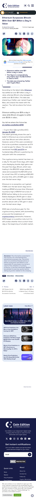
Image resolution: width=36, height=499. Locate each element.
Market (6, 475)
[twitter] (7, 439)
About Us (22, 471)
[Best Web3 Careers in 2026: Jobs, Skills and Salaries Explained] (18, 316)
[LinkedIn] (24, 33)
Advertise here (29, 250)
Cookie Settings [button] (7, 495)
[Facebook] (16, 33)
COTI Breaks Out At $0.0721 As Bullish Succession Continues (8, 291)
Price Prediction (8, 477)
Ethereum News (19, 276)
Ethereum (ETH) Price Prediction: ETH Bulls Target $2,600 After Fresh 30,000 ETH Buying (12, 338)
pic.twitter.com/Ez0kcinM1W (13, 125)
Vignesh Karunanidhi (9, 27)
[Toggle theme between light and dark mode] (25, 5)
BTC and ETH (19, 149)
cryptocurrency (8, 216)
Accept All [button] (17, 495)
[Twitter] (20, 33)
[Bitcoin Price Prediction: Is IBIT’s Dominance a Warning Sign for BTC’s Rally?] (26, 348)
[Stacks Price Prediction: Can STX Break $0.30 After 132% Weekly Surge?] (26, 357)
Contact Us (23, 474)
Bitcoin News (10, 276)
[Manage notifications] (32, 495)
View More (28, 306)
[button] (32, 6)
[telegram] (11, 439)
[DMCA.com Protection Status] (18, 461)
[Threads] (28, 33)
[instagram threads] (18, 439)
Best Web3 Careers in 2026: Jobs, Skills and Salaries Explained (18, 322)
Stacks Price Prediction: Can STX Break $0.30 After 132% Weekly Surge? (11, 357)
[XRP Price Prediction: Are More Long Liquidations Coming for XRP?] (26, 329)
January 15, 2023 (8, 132)
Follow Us (22, 476)
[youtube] (29, 439)
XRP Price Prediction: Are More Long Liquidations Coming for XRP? (11, 329)
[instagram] (14, 439)
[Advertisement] (18, 399)
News (5, 472)
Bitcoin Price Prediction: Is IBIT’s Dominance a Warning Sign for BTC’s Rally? (11, 348)
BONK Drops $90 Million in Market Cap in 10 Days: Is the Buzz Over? (26, 291)
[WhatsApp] (32, 33)
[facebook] (22, 439)
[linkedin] (25, 439)
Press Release (8, 480)
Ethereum (28, 90)
